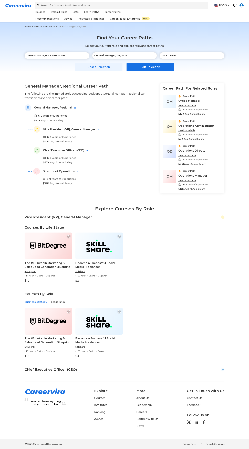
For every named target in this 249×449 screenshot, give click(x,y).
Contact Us (194, 398)
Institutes (100, 405)
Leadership (144, 405)
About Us (142, 398)
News (140, 426)
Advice (98, 419)
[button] (69, 237)
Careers (141, 412)
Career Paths (48, 26)
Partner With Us (147, 419)
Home (28, 26)
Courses (100, 398)
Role (36, 26)
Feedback (194, 405)
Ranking (100, 412)
